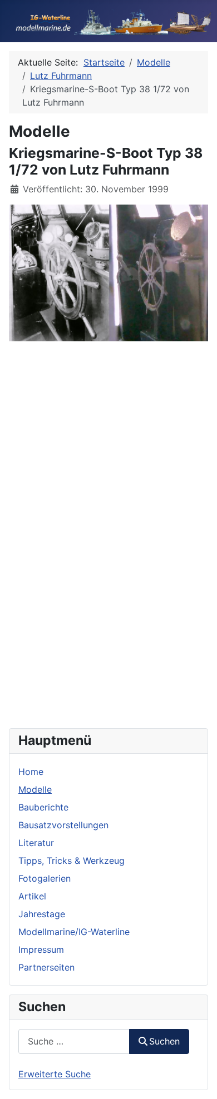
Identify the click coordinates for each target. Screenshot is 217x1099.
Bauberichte (43, 807)
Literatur (36, 842)
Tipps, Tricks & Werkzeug (71, 860)
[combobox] (74, 1041)
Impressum (41, 949)
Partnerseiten (46, 967)
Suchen (164, 1041)
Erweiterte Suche (54, 1074)
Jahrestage (41, 913)
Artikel (32, 896)
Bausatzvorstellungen (63, 825)
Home (30, 771)
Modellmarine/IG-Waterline (74, 931)
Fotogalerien (44, 878)
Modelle (35, 789)
